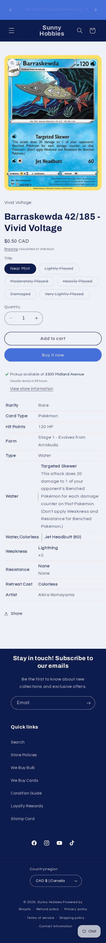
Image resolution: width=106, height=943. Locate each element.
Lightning (48, 548)
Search (18, 742)
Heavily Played (81, 283)
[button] (11, 30)
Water (12, 496)
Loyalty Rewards (27, 806)
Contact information (55, 926)
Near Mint (20, 269)
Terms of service (40, 917)
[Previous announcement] (10, 10)
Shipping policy (72, 917)
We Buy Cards (24, 781)
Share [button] (16, 614)
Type (11, 455)
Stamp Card (23, 819)
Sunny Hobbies (50, 902)
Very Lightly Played (67, 295)
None (44, 566)
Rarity (12, 405)
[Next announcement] (96, 10)
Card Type (17, 416)
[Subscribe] (88, 703)
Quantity (12, 307)
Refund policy (47, 909)
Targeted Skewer (59, 466)
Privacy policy (75, 909)
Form (11, 441)
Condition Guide (26, 793)
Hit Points (15, 427)
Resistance (17, 569)
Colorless (48, 584)
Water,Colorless (22, 537)
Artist (11, 595)
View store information (31, 389)
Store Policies (24, 755)
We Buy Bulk (23, 768)
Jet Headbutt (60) (63, 537)
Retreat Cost (19, 584)
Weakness (16, 551)
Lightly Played (62, 270)
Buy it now (53, 355)
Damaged (23, 295)
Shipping (11, 249)
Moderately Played (32, 283)
